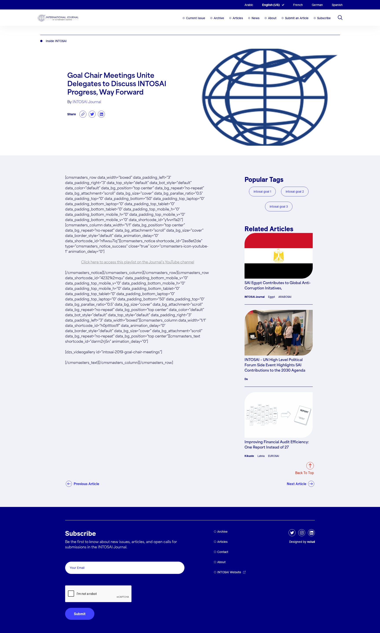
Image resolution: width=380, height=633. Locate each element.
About (272, 18)
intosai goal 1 (262, 192)
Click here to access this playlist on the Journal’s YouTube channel (137, 262)
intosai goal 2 (295, 192)
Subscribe (324, 18)
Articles (238, 18)
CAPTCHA (75, 580)
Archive (219, 18)
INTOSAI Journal (87, 102)
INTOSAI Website (229, 572)
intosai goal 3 (279, 207)
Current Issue (195, 18)
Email (70, 556)
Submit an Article (297, 18)
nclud (311, 542)
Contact (222, 552)
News (255, 18)
